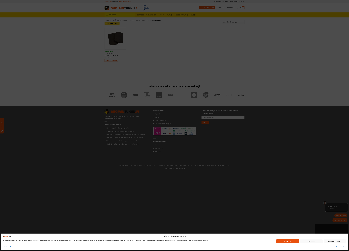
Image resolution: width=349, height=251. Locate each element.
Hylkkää (311, 241)
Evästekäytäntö (7, 246)
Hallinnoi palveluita (339, 246)
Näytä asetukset (335, 241)
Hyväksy (287, 241)
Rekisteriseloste (16, 246)
